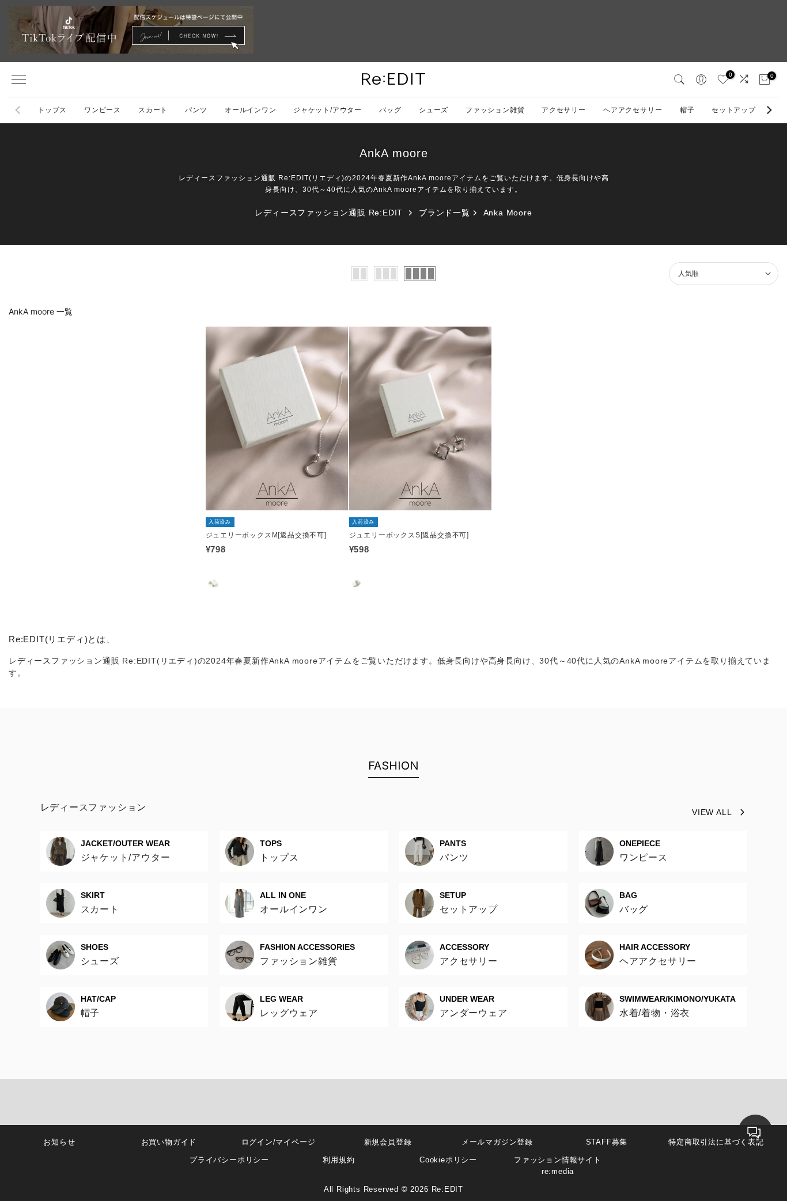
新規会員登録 (388, 1142)
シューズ (433, 110)
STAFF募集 (607, 1142)
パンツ (196, 110)
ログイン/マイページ (278, 1142)
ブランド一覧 (444, 212)
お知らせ (59, 1142)
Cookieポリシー (448, 1159)
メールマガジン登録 (497, 1142)
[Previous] (18, 110)
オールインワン (251, 110)
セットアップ (734, 110)
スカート (153, 110)
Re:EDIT (448, 1189)
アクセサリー (564, 110)
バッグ (390, 110)
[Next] (768, 110)
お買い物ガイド (169, 1142)
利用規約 (338, 1159)
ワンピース (102, 110)
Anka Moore (507, 212)
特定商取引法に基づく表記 (716, 1142)
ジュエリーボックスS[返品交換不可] (409, 535)
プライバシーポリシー (229, 1159)
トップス (52, 110)
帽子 (687, 110)
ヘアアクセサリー (632, 110)
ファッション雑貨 (495, 110)
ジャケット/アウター (327, 110)
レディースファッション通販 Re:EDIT (329, 212)
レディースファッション (93, 807)
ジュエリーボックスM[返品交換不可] (266, 535)
